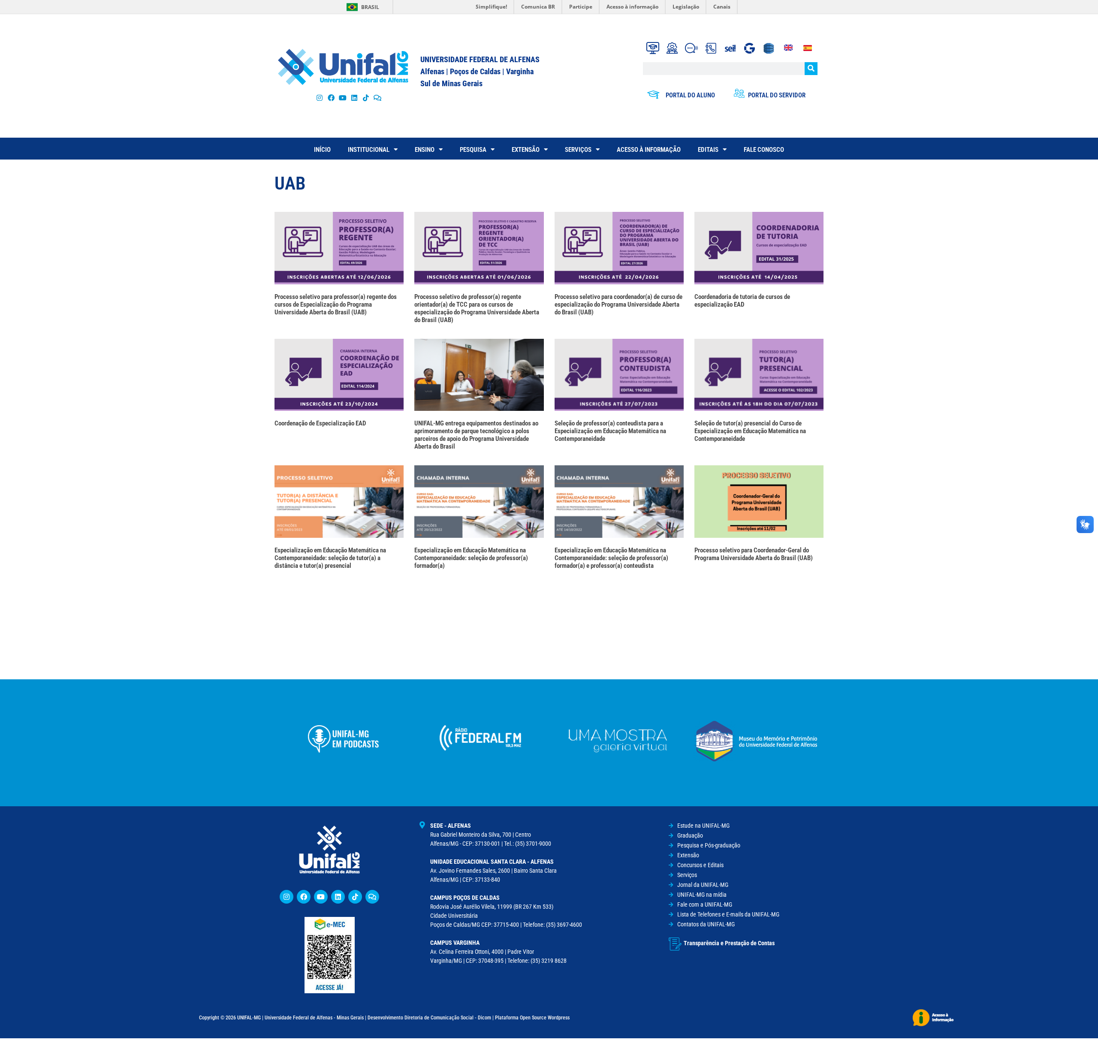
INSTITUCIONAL (368, 150)
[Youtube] (342, 97)
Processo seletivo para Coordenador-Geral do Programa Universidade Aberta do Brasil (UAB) (753, 554)
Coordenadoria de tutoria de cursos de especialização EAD (742, 300)
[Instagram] (319, 97)
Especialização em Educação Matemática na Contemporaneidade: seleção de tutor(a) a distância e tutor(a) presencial (330, 558)
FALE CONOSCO (764, 150)
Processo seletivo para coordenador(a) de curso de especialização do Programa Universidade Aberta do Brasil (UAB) (618, 304)
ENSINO (424, 150)
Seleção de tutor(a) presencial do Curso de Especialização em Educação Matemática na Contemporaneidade (750, 431)
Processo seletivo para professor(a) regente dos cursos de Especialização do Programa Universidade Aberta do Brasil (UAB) (335, 304)
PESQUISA (473, 150)
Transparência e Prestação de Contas (729, 943)
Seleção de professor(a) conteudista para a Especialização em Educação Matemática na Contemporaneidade (610, 431)
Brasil (370, 7)
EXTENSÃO (526, 150)
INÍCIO (322, 150)
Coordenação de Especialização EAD (320, 423)
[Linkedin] (338, 897)
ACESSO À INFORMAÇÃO (649, 150)
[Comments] (378, 97)
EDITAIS (708, 150)
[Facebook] (331, 97)
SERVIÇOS (578, 150)
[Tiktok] (366, 97)
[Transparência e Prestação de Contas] (675, 943)
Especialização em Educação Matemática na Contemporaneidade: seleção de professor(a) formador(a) (471, 558)
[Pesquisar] (811, 68)
